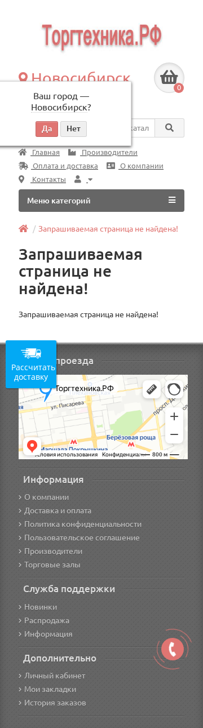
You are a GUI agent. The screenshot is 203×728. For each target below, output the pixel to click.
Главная (45, 152)
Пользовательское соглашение (82, 537)
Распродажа (46, 620)
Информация (48, 633)
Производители (109, 152)
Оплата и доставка (64, 166)
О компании (141, 166)
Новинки (40, 606)
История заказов (55, 702)
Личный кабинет (54, 675)
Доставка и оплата (57, 510)
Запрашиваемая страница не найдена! (108, 228)
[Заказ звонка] (172, 649)
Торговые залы (52, 564)
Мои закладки (50, 689)
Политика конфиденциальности (83, 524)
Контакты (48, 179)
